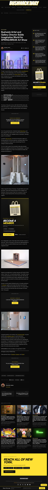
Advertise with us (9, 471)
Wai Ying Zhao (9, 138)
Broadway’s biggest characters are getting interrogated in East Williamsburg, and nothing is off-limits (8, 418)
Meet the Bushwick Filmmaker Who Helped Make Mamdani (25, 482)
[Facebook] (28, 485)
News (2, 7)
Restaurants (19, 7)
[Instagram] (18, 485)
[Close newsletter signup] (46, 487)
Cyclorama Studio (20, 334)
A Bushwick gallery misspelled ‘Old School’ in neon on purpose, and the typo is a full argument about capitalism (40, 441)
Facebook (13, 354)
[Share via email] (26, 48)
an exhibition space (10, 336)
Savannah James (9, 385)
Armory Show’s (18, 74)
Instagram (17, 354)
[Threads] (25, 485)
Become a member (8, 234)
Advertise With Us (15, 366)
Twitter (23, 354)
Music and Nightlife (26, 7)
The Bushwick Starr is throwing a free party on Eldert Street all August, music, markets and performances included (24, 441)
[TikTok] (20, 485)
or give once (39, 89)
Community (14, 7)
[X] (23, 485)
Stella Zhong (22, 131)
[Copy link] (28, 48)
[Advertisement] (24, 21)
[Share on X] (24, 48)
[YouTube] (30, 485)
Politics (40, 7)
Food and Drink (34, 7)
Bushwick (45, 7)
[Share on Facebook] (22, 48)
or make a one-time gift (22, 234)
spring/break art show (20, 375)
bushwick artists (11, 375)
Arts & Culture (7, 7)
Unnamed (4, 285)
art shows (4, 375)
